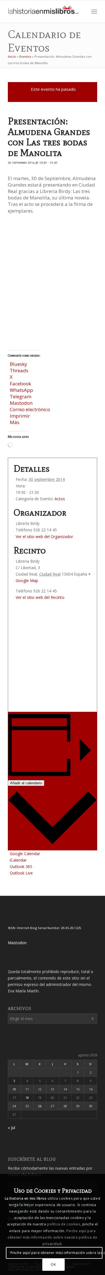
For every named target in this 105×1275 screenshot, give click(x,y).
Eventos (25, 56)
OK (53, 1264)
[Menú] (94, 11)
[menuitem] (81, 11)
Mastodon (17, 942)
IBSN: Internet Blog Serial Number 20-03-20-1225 (44, 928)
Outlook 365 (21, 866)
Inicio (12, 56)
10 (14, 1089)
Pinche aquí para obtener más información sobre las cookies (56, 1252)
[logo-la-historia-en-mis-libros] (43, 11)
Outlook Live (21, 873)
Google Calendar (25, 853)
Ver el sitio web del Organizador (44, 536)
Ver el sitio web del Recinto (40, 597)
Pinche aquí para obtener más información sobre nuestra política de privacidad (52, 1237)
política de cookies (63, 1224)
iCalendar (18, 860)
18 (27, 1097)
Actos (60, 498)
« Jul (11, 1127)
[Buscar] (81, 11)
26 (39, 1106)
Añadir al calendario (26, 783)
